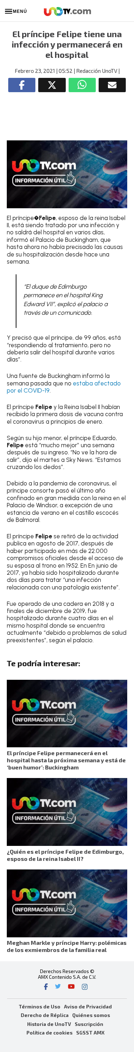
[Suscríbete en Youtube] (71, 987)
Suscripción (89, 1024)
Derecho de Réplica (45, 1015)
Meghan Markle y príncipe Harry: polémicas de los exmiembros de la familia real (66, 946)
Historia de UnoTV (49, 1024)
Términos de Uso (39, 1006)
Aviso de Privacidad (88, 1006)
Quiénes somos (91, 1015)
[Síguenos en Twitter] (57, 987)
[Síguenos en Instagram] (84, 987)
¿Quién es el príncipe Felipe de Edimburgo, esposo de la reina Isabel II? (65, 855)
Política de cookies (49, 1032)
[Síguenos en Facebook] (45, 987)
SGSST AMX (90, 1032)
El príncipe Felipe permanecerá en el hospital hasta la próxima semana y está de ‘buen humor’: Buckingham (66, 760)
